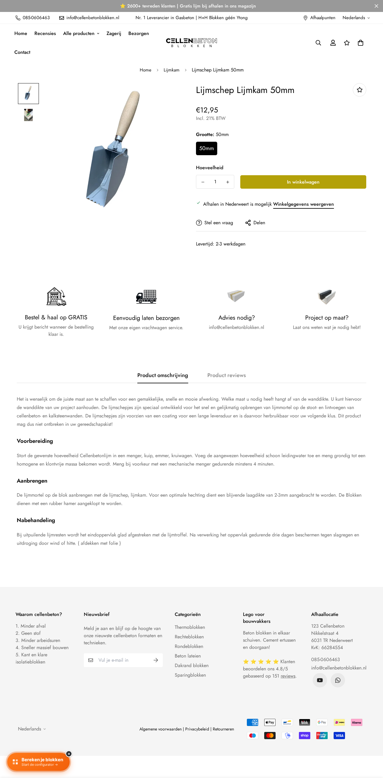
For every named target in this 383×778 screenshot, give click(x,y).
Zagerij (114, 33)
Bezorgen (138, 33)
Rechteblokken (189, 636)
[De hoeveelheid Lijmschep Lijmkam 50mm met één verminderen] (202, 182)
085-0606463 (325, 659)
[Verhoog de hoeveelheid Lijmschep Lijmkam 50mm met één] (227, 182)
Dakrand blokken (192, 665)
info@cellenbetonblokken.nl (339, 667)
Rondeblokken (189, 646)
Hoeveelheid (209, 167)
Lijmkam (172, 70)
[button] (359, 43)
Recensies (45, 33)
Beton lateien (188, 655)
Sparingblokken (190, 675)
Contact (22, 52)
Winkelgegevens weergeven (303, 204)
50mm (206, 148)
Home (20, 33)
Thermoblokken (190, 627)
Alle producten (79, 33)
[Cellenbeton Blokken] (191, 42)
